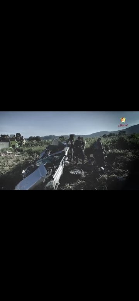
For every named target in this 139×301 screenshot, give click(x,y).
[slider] (69, 295)
